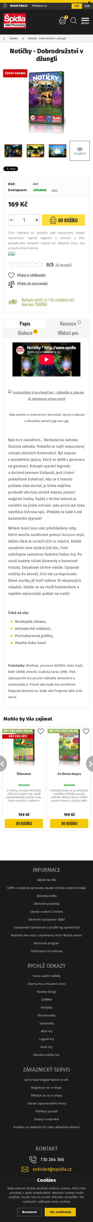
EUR (87, 6)
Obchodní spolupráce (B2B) (46, 919)
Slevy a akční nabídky (46, 976)
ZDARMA (46, 999)
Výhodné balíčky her (46, 1055)
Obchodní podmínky (47, 903)
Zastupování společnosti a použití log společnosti (46, 927)
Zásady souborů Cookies (46, 911)
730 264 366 (52, 1159)
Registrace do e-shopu (46, 1087)
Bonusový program (46, 943)
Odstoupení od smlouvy (47, 951)
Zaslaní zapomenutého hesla (46, 1103)
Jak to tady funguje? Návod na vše (46, 1079)
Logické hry (46, 1039)
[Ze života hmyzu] (69, 748)
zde (54, 421)
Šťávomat (24, 774)
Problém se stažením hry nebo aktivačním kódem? (46, 1127)
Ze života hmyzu (69, 774)
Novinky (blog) (46, 991)
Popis (25, 323)
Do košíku (24, 823)
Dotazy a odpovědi (46, 1119)
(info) (54, 190)
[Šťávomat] (23, 748)
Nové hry (46, 1047)
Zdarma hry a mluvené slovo (46, 983)
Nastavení (29, 1212)
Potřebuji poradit (46, 1111)
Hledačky (47, 1007)
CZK (76, 6)
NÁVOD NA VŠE (46, 880)
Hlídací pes (68, 332)
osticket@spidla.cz (52, 1169)
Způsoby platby (47, 895)
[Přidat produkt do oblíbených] (40, 732)
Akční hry (46, 1031)
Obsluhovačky (46, 1015)
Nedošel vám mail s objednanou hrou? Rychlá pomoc (46, 935)
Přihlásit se (39, 5)
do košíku (67, 220)
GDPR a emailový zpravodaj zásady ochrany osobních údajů (46, 888)
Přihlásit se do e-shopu (46, 1095)
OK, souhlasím (60, 1212)
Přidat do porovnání (32, 283)
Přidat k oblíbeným (31, 275)
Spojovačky (46, 1023)
